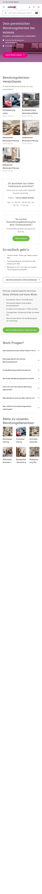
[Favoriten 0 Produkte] (34, 7)
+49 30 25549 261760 (24, 198)
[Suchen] (5, 13)
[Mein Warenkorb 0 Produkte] (38, 7)
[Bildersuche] (36, 13)
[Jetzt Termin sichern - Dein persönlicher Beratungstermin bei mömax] (21, 39)
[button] (21, 349)
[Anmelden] (29, 7)
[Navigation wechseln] (4, 7)
